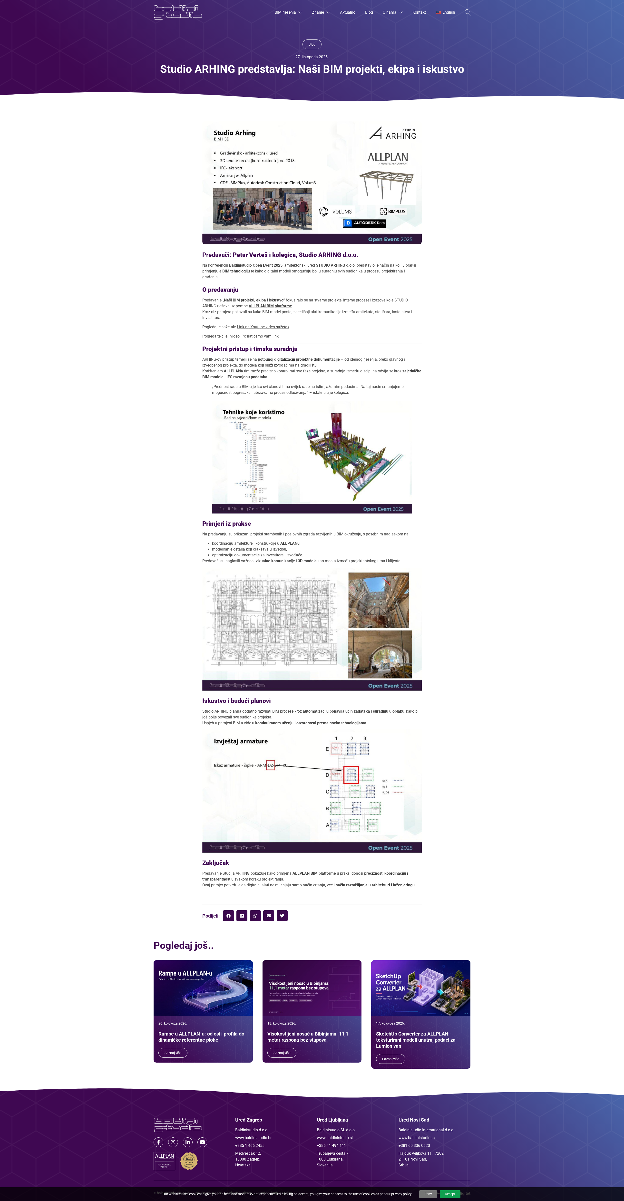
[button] (228, 915)
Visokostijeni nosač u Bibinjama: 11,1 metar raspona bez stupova (307, 1037)
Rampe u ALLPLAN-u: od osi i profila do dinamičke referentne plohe (201, 1037)
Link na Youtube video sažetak (263, 327)
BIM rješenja (285, 12)
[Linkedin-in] (188, 1142)
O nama (389, 12)
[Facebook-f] (158, 1142)
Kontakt (419, 12)
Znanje (318, 12)
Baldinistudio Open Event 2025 (256, 265)
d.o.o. (336, 265)
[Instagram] (173, 1142)
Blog (369, 12)
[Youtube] (202, 1142)
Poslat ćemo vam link (260, 336)
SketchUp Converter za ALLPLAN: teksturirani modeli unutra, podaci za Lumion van (416, 1040)
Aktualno (347, 12)
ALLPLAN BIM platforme (270, 306)
